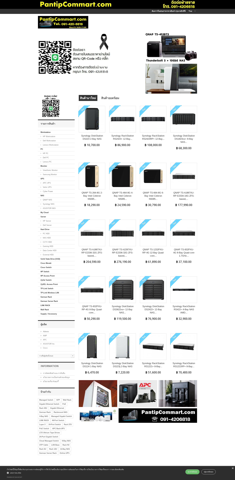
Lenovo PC (47, 162)
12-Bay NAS (65, 449)
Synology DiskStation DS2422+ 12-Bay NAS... (153, 309)
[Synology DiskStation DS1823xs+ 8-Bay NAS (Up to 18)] (184, 119)
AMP (44, 336)
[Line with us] (50, 106)
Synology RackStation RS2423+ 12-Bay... (122, 137)
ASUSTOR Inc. (48, 344)
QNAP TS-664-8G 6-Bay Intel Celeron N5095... (153, 195)
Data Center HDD (49, 250)
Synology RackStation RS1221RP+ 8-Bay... (184, 365)
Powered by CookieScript (14, 477)
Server (43, 217)
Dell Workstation (49, 141)
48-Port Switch (58, 420)
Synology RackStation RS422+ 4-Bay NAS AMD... (184, 309)
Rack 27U (68, 424)
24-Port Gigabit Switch (48, 437)
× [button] (233, 468)
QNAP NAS (47, 200)
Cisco (44, 348)
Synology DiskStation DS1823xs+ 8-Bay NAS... (184, 138)
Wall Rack (45, 310)
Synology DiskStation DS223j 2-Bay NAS (123, 365)
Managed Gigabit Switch (61, 416)
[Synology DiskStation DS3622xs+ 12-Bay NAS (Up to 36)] (122, 290)
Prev (99, 69)
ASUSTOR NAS (49, 208)
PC (42, 149)
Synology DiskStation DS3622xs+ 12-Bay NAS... (123, 309)
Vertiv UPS (47, 187)
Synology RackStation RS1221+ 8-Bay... (153, 365)
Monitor (44, 166)
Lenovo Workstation (50, 145)
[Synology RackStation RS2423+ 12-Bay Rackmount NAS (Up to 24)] (122, 119)
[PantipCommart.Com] (63, 22)
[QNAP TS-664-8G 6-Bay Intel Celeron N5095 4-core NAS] (153, 176)
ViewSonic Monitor (50, 170)
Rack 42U (43, 408)
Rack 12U (53, 449)
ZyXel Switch (46, 280)
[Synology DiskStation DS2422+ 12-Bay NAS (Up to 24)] (153, 290)
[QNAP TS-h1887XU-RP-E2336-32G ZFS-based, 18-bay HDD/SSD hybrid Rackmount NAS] (92, 233)
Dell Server (47, 225)
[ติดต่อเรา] (74, 54)
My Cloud (45, 212)
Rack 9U (66, 445)
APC (44, 340)
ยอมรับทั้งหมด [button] (192, 472)
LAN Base (55, 445)
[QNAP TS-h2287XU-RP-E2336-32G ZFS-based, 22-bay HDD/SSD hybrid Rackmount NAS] (122, 233)
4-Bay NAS (43, 416)
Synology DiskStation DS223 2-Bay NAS (92, 137)
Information (50, 366)
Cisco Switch (46, 267)
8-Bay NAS (66, 441)
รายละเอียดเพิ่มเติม (117, 469)
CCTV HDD (47, 242)
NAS (42, 196)
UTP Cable (43, 445)
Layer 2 (42, 424)
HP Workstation (48, 136)
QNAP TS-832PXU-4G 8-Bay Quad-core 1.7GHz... (183, 252)
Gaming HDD (47, 246)
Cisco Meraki (46, 263)
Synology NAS (48, 204)
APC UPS (46, 183)
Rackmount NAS (60, 412)
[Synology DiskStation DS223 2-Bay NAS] (92, 119)
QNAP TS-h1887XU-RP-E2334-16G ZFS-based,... (183, 195)
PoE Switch (44, 429)
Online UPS (64, 453)
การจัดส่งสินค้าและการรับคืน (53, 373)
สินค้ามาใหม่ (88, 98)
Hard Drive (45, 229)
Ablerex (45, 332)
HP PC (45, 153)
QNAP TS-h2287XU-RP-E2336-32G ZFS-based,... (122, 252)
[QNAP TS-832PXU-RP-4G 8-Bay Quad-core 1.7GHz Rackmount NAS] (92, 290)
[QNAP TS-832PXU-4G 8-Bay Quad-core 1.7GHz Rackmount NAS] (184, 233)
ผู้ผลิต (44, 324)
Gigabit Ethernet (57, 408)
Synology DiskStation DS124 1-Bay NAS (92, 365)
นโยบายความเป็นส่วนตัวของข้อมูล (56, 377)
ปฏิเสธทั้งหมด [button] (208, 472)
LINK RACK (45, 305)
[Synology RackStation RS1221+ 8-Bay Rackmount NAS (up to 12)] (153, 347)
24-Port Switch (55, 424)
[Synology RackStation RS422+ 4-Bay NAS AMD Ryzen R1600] (184, 290)
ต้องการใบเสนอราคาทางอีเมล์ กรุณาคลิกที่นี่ (169, 11)
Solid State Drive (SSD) (50, 259)
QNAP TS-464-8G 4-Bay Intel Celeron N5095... (122, 195)
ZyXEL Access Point (49, 284)
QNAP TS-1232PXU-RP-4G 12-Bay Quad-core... (153, 252)
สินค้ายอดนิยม (110, 98)
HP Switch (45, 272)
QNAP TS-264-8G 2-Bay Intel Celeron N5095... (92, 195)
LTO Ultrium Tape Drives (49, 433)
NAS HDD (46, 238)
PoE (64, 404)
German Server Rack (49, 301)
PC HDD (46, 234)
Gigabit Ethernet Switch (49, 404)
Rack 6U (42, 449)
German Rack (46, 297)
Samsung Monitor (49, 174)
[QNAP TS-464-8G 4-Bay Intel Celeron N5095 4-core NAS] (122, 176)
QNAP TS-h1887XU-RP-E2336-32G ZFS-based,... (92, 252)
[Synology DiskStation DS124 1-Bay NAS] (92, 347)
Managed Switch (46, 400)
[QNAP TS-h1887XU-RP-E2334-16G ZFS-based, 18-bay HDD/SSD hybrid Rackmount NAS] (184, 176)
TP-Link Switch (47, 288)
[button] (65, 472)
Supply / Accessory (49, 314)
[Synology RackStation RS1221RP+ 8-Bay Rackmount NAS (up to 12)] (184, 347)
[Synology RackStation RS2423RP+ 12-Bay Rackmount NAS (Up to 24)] (153, 119)
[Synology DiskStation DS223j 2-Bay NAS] (122, 347)
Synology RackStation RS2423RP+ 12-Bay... (153, 137)
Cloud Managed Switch (49, 441)
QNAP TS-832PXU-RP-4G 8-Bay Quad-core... (92, 309)
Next (105, 69)
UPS (42, 179)
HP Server (46, 221)
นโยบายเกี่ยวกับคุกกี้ (50, 381)
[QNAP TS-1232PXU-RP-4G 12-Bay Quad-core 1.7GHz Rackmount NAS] (153, 233)
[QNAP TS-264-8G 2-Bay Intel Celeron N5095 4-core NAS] (92, 176)
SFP (58, 400)
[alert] (117, 473)
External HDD (48, 255)
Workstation (46, 132)
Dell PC (45, 158)
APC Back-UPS (58, 429)
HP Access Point (48, 276)
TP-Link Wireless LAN (50, 293)
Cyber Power (47, 191)
